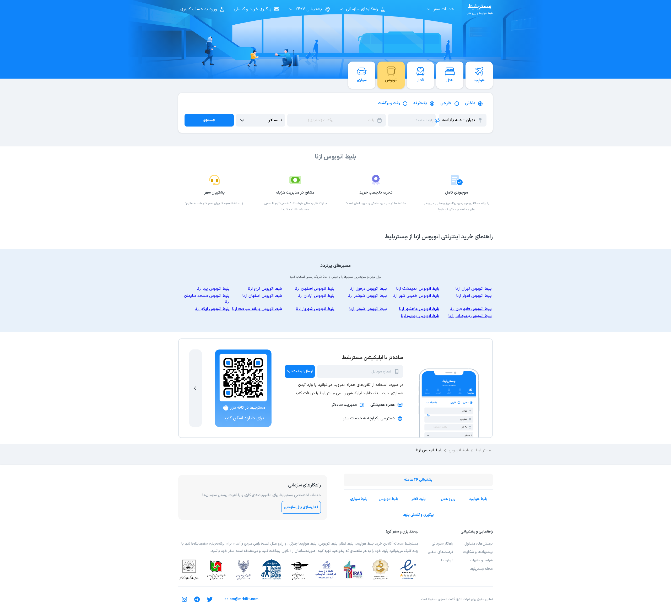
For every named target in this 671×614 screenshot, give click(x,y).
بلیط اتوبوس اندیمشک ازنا (417, 289)
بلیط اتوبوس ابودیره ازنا (420, 316)
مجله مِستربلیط (481, 569)
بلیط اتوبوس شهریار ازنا (315, 309)
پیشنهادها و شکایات (478, 552)
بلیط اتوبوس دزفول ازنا (368, 289)
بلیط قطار (418, 499)
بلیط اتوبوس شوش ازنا (368, 309)
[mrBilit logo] (480, 9)
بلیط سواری (358, 499)
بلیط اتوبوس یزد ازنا (213, 289)
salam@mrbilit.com (241, 599)
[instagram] (184, 599)
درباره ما (447, 560)
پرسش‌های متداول (478, 543)
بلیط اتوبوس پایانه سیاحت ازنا (257, 309)
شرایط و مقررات (481, 560)
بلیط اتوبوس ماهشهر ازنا (419, 309)
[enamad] (407, 569)
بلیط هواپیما (478, 499)
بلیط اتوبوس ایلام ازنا (212, 309)
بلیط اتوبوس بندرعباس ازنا (470, 316)
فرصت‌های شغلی (440, 552)
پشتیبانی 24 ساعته (418, 480)
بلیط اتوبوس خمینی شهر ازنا (416, 296)
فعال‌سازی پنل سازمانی (301, 507)
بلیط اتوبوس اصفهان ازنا (314, 289)
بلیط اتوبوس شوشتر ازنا (367, 296)
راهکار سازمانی (442, 543)
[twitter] (209, 599)
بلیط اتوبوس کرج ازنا (265, 289)
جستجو (209, 120)
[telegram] (197, 599)
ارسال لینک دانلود (300, 371)
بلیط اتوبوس (388, 499)
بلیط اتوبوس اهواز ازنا (474, 296)
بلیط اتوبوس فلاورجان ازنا (471, 309)
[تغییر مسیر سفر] (437, 120)
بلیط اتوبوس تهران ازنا (474, 289)
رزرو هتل (448, 499)
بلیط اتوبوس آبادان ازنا (316, 296)
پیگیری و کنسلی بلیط (418, 515)
